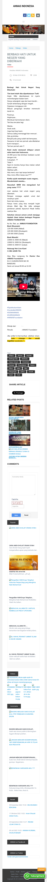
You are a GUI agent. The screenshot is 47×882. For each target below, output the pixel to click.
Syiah (11, 375)
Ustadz (22, 874)
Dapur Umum (13, 362)
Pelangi (18, 48)
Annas (20, 355)
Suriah (31, 372)
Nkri (25, 368)
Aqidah (29, 355)
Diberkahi (25, 362)
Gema (32, 365)
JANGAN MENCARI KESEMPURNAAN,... (22, 757)
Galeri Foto (14, 874)
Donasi (11, 365)
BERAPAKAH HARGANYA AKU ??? (21, 786)
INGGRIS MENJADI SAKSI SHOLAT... (21, 729)
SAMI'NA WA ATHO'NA (17, 572)
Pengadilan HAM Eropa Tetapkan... (21, 597)
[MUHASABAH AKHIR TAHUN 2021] (11, 689)
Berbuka (25, 359)
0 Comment (17, 80)
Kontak (22, 876)
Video (25, 48)
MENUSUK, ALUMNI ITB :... (18, 626)
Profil (17, 872)
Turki (18, 375)
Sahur (23, 372)
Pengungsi (12, 372)
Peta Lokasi (15, 876)
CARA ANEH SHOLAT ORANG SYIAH (21, 545)
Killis (18, 368)
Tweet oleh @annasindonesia (17, 857)
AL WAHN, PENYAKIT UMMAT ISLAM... (22, 654)
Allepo (11, 355)
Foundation (22, 365)
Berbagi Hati (13, 359)
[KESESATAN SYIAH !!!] (36, 687)
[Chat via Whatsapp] (35, 876)
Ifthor (11, 368)
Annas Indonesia (23, 6)
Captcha (15, 499)
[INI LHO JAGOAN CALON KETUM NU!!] (19, 692)
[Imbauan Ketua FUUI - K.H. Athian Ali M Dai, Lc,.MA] (27, 691)
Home (11, 48)
